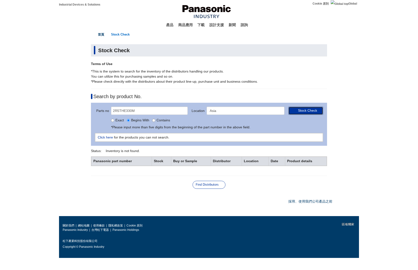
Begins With (140, 120)
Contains (163, 120)
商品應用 (185, 25)
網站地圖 (84, 225)
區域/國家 (347, 224)
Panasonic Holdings (125, 230)
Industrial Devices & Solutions (79, 4)
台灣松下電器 (100, 230)
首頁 (101, 34)
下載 (201, 25)
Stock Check (120, 34)
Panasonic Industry (75, 230)
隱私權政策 (115, 225)
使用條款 (99, 225)
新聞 (232, 25)
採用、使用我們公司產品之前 (310, 201)
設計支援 (216, 25)
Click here (105, 137)
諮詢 (244, 25)
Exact (119, 120)
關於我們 (68, 225)
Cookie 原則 (321, 3)
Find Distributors (207, 184)
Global (352, 3)
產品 (169, 25)
